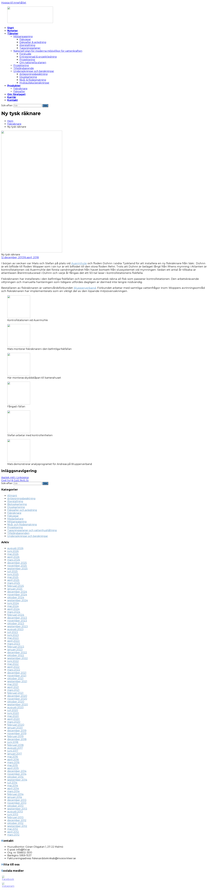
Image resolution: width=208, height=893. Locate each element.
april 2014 (13, 788)
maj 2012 (12, 829)
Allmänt (12, 495)
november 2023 (17, 620)
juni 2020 (13, 713)
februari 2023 (15, 646)
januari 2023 (15, 649)
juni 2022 (13, 661)
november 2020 (17, 698)
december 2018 (16, 739)
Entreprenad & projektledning (38, 56)
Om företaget (16, 94)
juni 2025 (13, 574)
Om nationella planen (32, 62)
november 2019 (16, 733)
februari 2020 (15, 724)
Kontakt (12, 100)
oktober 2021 (15, 678)
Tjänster (12, 33)
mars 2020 (13, 721)
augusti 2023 (15, 629)
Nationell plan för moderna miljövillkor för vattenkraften (47, 50)
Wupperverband (85, 287)
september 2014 (17, 779)
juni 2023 (13, 635)
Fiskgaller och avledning (22, 510)
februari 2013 (15, 817)
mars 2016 (13, 762)
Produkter (14, 85)
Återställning (27, 45)
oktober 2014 (15, 776)
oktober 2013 (15, 805)
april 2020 (13, 719)
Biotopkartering (17, 504)
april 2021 (13, 687)
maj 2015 (12, 765)
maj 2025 (12, 577)
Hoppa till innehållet (13, 2)
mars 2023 (13, 643)
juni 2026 (13, 551)
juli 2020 (12, 710)
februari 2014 (15, 794)
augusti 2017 (15, 748)
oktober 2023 (15, 623)
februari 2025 (15, 585)
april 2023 (13, 640)
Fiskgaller (19, 91)
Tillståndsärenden (18, 533)
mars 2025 (13, 583)
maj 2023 (13, 638)
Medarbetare (15, 518)
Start (10, 27)
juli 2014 (12, 782)
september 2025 (17, 568)
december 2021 (16, 672)
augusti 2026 (15, 548)
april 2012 (13, 831)
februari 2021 (15, 693)
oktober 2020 (15, 701)
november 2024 (17, 594)
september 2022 (17, 658)
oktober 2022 (15, 655)
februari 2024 (15, 614)
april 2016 (13, 759)
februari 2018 (15, 745)
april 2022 (13, 666)
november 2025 (17, 565)
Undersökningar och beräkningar (33, 71)
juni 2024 (13, 603)
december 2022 (17, 652)
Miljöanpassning (23, 36)
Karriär (11, 97)
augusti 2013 (15, 811)
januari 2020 (15, 727)
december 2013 (16, 800)
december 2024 (17, 591)
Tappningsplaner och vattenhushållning (32, 530)
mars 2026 (13, 559)
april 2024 (13, 609)
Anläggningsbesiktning (33, 74)
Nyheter (12, 30)
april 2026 (13, 557)
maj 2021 (12, 684)
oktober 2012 (15, 823)
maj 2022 (13, 664)
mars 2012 (13, 834)
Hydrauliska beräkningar (34, 82)
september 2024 (17, 600)
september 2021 (17, 681)
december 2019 (16, 730)
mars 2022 (13, 669)
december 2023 (17, 617)
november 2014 (16, 774)
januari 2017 (14, 753)
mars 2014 (13, 791)
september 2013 (17, 808)
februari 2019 (15, 736)
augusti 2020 (15, 707)
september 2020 (17, 704)
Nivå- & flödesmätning (32, 79)
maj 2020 (13, 716)
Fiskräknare (20, 88)
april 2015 (13, 768)
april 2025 (13, 580)
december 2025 (17, 562)
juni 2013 (12, 814)
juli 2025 (12, 571)
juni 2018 (12, 742)
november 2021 (16, 675)
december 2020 (17, 695)
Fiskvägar (25, 39)
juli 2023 (12, 632)
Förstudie (25, 53)
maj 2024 (13, 606)
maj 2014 (12, 785)
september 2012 (17, 826)
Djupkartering (28, 77)
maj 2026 (12, 554)
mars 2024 (13, 612)
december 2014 (16, 771)
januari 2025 (14, 588)
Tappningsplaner (30, 48)
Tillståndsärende (23, 68)
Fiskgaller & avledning (32, 42)
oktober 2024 (15, 597)
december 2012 (16, 820)
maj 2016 (12, 756)
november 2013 (16, 802)
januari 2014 (14, 797)
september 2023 (17, 626)
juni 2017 (12, 750)
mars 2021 (13, 690)
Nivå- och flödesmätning (22, 524)
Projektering (27, 59)
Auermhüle (79, 263)
